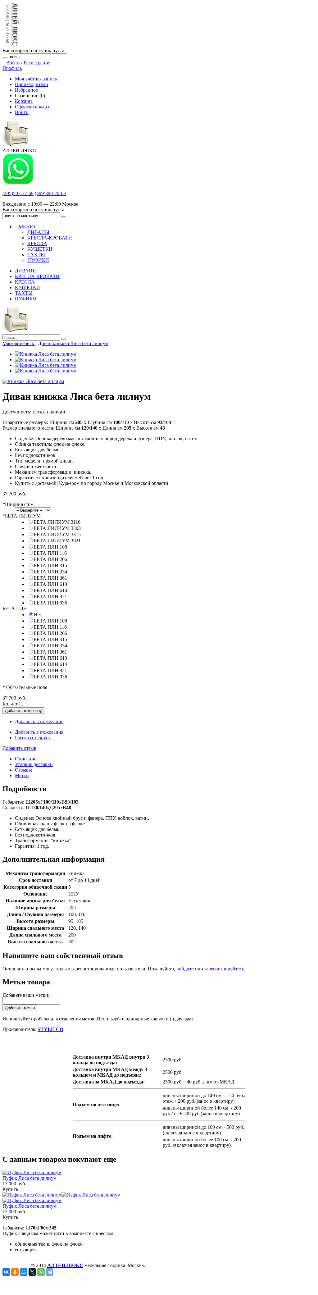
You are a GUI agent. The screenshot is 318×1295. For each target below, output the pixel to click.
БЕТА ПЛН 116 (50, 553)
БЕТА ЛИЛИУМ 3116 (57, 522)
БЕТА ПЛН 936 (50, 602)
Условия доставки (34, 764)
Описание (25, 758)
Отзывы (23, 770)
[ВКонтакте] (6, 1272)
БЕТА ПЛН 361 (50, 578)
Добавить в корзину (23, 710)
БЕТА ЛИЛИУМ (21, 515)
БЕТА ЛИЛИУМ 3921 (57, 540)
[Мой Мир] (23, 1272)
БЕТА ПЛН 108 (50, 546)
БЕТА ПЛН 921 (50, 596)
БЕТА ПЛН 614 (50, 590)
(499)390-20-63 (50, 193)
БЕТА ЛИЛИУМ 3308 (57, 528)
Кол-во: (10, 703)
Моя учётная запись (36, 78)
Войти (13, 62)
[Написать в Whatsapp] (18, 182)
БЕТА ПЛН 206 (50, 559)
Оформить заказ (32, 106)
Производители (31, 84)
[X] (32, 1272)
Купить (10, 1189)
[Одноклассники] (15, 1272)
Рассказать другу (33, 737)
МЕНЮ (25, 226)
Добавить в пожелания (39, 721)
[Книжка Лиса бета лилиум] (45, 354)
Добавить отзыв (19, 748)
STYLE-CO (50, 1029)
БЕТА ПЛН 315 (50, 565)
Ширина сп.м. (18, 504)
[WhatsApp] (41, 1272)
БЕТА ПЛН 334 (50, 571)
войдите (185, 968)
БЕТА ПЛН (14, 608)
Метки (22, 775)
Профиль (12, 68)
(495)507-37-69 (18, 193)
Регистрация (37, 62)
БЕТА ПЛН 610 (50, 584)
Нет (38, 614)
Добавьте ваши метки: (25, 995)
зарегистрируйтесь (224, 968)
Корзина (24, 101)
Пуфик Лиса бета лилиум (29, 1178)
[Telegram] (49, 1272)
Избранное (26, 90)
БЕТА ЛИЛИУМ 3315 (57, 534)
